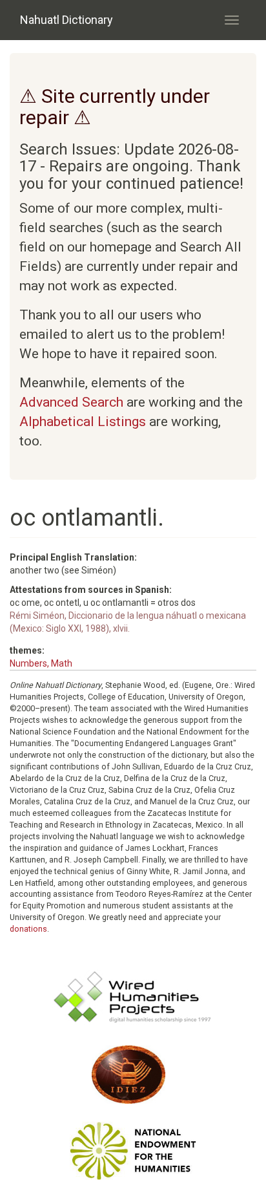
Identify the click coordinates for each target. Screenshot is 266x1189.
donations (28, 929)
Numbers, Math (41, 663)
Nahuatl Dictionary (66, 20)
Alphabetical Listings (82, 421)
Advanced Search (71, 402)
